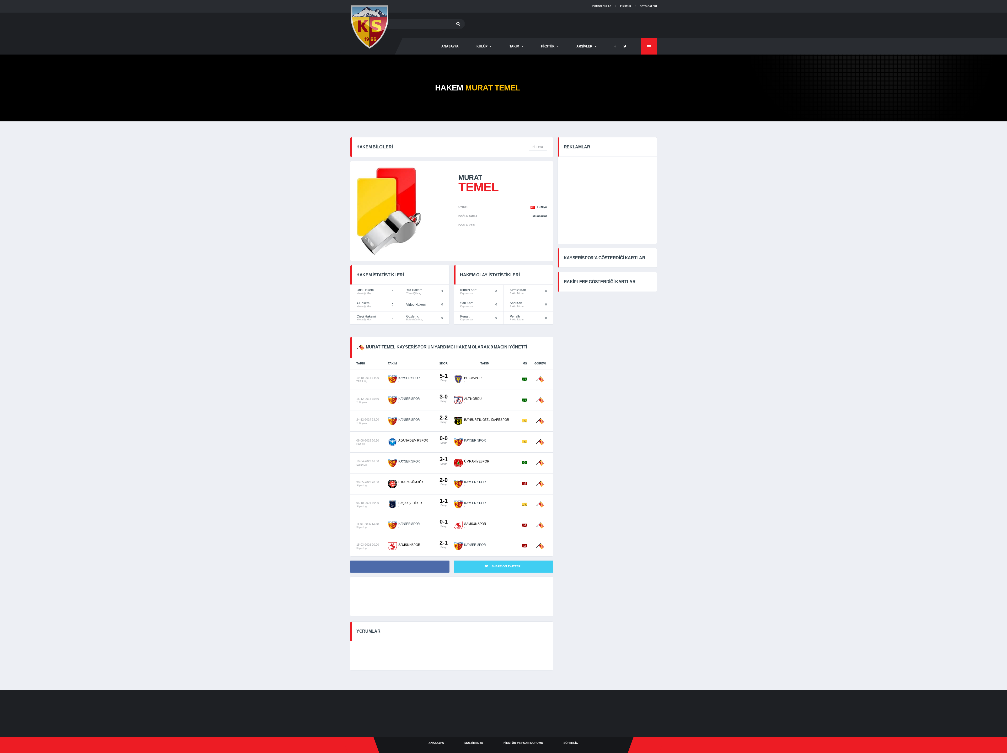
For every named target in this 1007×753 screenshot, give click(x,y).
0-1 (443, 523)
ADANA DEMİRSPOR (413, 440)
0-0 (443, 439)
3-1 (443, 460)
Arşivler (584, 46)
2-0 (443, 481)
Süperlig (571, 742)
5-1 (443, 377)
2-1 (443, 543)
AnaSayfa (450, 46)
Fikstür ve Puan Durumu (523, 742)
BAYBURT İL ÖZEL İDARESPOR (486, 420)
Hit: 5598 (538, 147)
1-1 (443, 502)
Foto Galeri (648, 6)
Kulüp (482, 46)
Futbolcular (602, 6)
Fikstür (625, 6)
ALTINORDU (473, 399)
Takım (514, 46)
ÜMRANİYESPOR (476, 461)
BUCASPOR (472, 378)
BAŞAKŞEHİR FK (410, 503)
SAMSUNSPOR (475, 524)
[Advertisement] (561, 24)
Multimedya (473, 742)
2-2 (443, 418)
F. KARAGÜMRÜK (411, 482)
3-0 (443, 397)
